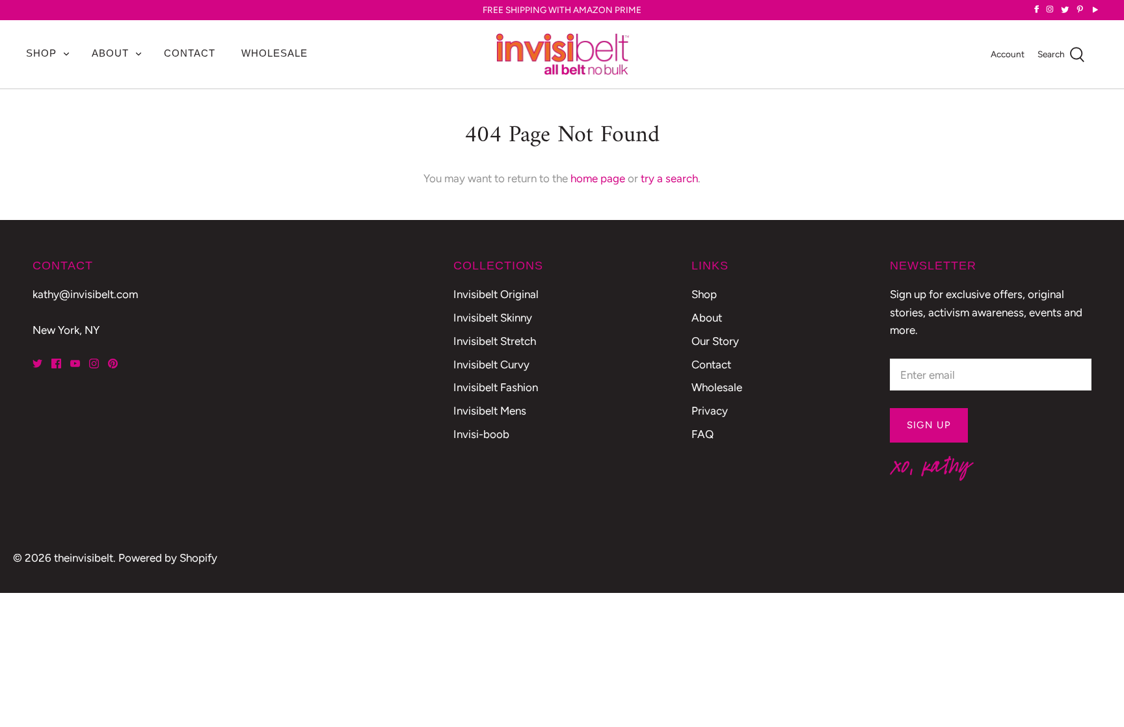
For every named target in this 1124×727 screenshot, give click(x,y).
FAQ (702, 434)
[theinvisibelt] (562, 54)
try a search (669, 178)
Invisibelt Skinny (492, 317)
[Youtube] (75, 363)
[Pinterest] (113, 363)
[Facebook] (56, 363)
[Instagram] (94, 363)
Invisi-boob (481, 434)
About (110, 53)
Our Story (715, 341)
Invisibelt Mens (489, 410)
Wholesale (274, 53)
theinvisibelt (83, 557)
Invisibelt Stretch (494, 341)
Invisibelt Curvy (491, 364)
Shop (41, 53)
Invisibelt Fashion (495, 387)
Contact (189, 53)
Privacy (709, 410)
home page (597, 178)
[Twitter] (37, 363)
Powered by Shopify (167, 557)
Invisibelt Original (496, 294)
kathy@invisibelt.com (85, 294)
